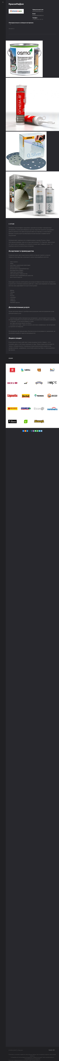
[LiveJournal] (31, 431)
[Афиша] (3, 47)
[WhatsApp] (37, 431)
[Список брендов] (3, 76)
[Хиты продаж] (3, 30)
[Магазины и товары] (3, 13)
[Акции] (3, 41)
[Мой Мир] (27, 431)
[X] (29, 431)
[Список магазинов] (3, 70)
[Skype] (39, 431)
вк (35, 1050)
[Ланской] (3, 7)
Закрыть (55, 2)
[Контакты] (3, 64)
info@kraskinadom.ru (38, 15)
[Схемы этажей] (3, 24)
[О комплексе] (3, 59)
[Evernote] (35, 431)
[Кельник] (52, 1050)
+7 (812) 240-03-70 (37, 19)
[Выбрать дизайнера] (3, 36)
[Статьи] (3, 19)
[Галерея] (3, 53)
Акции (11, 358)
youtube (38, 1050)
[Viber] (33, 431)
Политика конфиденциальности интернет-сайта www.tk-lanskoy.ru (24, 1060)
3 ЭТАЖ (11, 224)
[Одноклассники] (25, 431)
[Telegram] (41, 431)
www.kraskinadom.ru (37, 11)
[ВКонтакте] (23, 431)
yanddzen (41, 1050)
